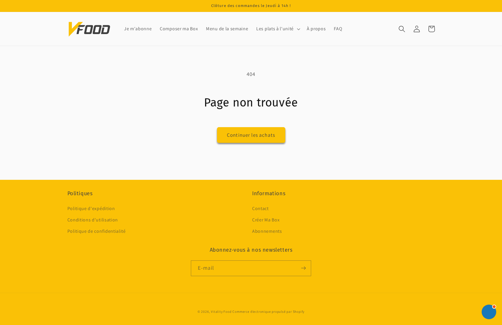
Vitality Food (221, 311)
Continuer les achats (251, 135)
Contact (260, 208)
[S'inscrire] (303, 268)
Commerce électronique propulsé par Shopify (268, 311)
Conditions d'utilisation (92, 220)
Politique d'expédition (91, 208)
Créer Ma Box (265, 220)
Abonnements (267, 231)
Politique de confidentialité (96, 231)
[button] (277, 29)
